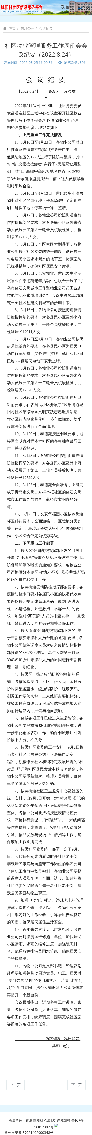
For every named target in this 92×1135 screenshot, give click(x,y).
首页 (12, 28)
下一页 (76, 1084)
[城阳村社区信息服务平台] (24, 7)
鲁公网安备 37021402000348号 (28, 1132)
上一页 (15, 1084)
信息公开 (27, 28)
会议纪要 (46, 28)
